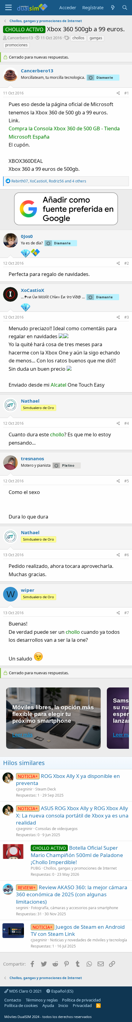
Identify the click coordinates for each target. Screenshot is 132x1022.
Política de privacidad (81, 1000)
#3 (126, 317)
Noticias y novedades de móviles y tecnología (88, 940)
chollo (57, 434)
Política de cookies (21, 1005)
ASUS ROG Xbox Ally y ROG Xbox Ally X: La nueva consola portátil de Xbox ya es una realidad (72, 815)
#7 (126, 612)
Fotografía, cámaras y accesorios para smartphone (74, 907)
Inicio (63, 1005)
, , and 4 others (48, 181)
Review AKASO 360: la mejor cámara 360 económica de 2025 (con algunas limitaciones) (71, 894)
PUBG (36, 868)
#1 (126, 93)
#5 (126, 481)
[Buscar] (125, 7)
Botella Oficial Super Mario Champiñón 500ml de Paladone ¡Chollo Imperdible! (77, 855)
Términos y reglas (42, 1000)
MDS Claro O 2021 (25, 991)
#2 (126, 263)
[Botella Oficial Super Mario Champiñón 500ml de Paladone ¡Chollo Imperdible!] (13, 851)
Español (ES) (61, 991)
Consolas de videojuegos (56, 828)
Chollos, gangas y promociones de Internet (80, 868)
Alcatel (58, 384)
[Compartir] (118, 93)
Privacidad (82, 1005)
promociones (16, 45)
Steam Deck (45, 789)
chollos (78, 37)
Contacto (12, 1000)
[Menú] (8, 7)
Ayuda (48, 1005)
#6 (126, 554)
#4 (126, 423)
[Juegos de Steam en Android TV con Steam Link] (13, 930)
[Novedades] (112, 7)
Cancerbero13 (20, 37)
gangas (96, 37)
